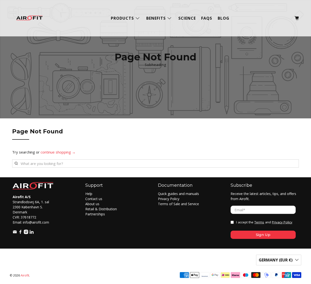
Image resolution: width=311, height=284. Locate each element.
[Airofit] (29, 18)
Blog (223, 18)
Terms (259, 222)
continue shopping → (58, 152)
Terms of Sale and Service (178, 204)
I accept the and (264, 222)
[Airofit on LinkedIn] (31, 232)
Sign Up (263, 234)
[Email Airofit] (15, 232)
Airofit (25, 275)
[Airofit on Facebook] (20, 232)
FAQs (206, 18)
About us (92, 204)
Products (122, 18)
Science (187, 18)
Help (88, 193)
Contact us (93, 198)
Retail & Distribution (101, 209)
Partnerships (95, 214)
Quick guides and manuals (178, 193)
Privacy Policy (168, 198)
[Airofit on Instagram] (26, 232)
